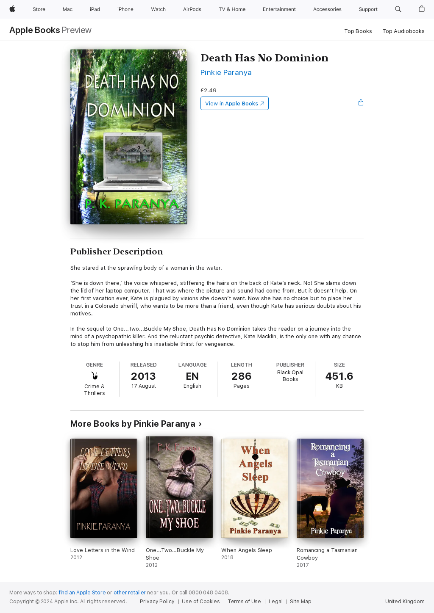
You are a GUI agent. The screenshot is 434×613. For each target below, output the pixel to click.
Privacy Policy (157, 602)
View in (231, 103)
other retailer (130, 593)
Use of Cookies (201, 602)
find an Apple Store (82, 593)
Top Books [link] (358, 31)
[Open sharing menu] (361, 103)
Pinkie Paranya (226, 72)
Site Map (300, 602)
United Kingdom (405, 602)
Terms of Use (245, 602)
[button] (398, 9)
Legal (275, 602)
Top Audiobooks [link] (403, 31)
